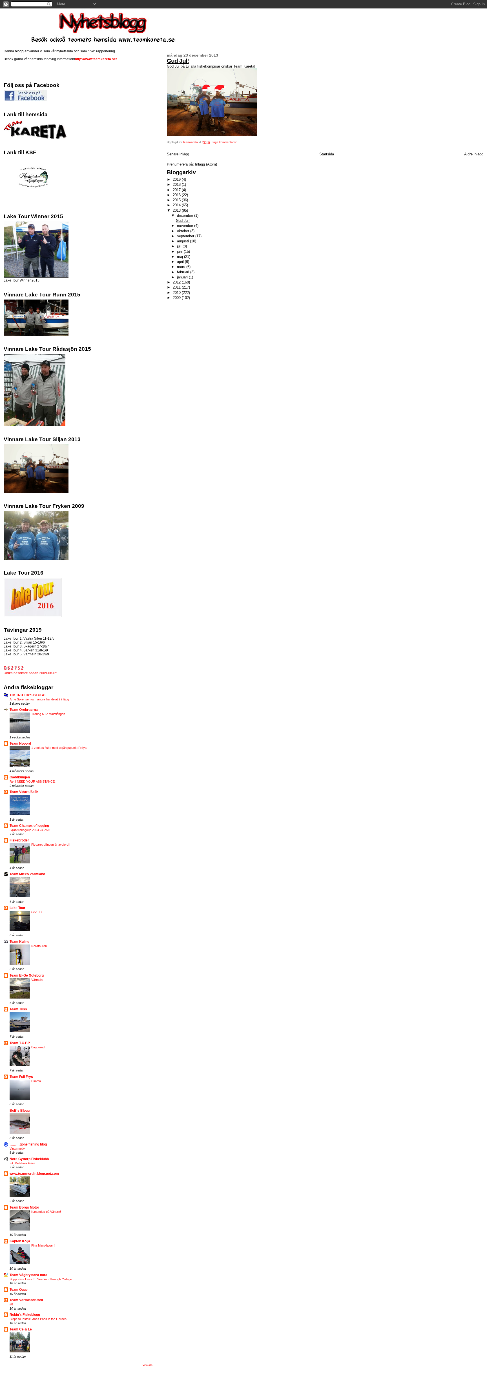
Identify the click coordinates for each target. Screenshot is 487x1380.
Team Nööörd (20, 743)
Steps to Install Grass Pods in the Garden (38, 1319)
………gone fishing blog (28, 1144)
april (181, 262)
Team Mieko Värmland (27, 874)
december (185, 215)
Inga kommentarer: (225, 142)
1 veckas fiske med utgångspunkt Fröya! (59, 747)
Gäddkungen (20, 777)
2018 (177, 184)
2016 (177, 195)
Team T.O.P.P (20, 1043)
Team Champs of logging (29, 825)
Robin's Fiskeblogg (25, 1314)
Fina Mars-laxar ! (43, 1245)
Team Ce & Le (21, 1329)
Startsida (326, 154)
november (185, 226)
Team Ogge (19, 1289)
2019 (177, 179)
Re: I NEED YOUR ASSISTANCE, (33, 781)
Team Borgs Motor (24, 1207)
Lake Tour (17, 908)
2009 (177, 298)
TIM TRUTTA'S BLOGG (27, 695)
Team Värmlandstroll (26, 1300)
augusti (183, 241)
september (186, 236)
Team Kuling (19, 941)
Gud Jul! (178, 60)
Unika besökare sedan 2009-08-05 (30, 673)
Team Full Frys (21, 1076)
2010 (177, 293)
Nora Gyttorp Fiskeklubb (29, 1159)
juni (180, 251)
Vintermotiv (17, 1148)
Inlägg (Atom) (206, 164)
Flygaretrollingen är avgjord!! (50, 844)
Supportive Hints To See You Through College (41, 1279)
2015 (177, 200)
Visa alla (147, 1365)
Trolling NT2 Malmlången (48, 714)
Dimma (36, 1081)
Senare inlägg (178, 154)
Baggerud (38, 1047)
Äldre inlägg (473, 154)
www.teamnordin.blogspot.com (34, 1173)
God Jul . (37, 912)
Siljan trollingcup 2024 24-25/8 (30, 830)
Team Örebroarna (24, 709)
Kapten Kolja (20, 1241)
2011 (177, 287)
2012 (177, 282)
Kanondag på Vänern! (46, 1211)
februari (183, 272)
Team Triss (18, 1009)
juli (180, 246)
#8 (11, 1304)
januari (183, 277)
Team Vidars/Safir (24, 792)
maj (180, 256)
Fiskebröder (19, 840)
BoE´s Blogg (20, 1110)
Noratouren (39, 946)
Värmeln (37, 979)
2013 (177, 210)
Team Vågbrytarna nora (28, 1275)
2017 (177, 190)
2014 (177, 205)
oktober (183, 231)
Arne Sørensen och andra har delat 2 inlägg (39, 699)
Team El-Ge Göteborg (27, 975)
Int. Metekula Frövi (22, 1163)
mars (181, 267)
